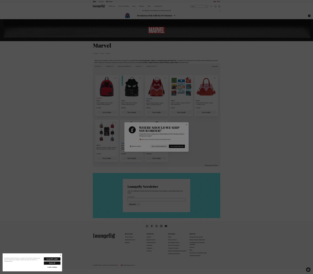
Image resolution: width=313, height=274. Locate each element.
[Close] (60, 255)
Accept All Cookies (52, 259)
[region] (32, 262)
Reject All (52, 263)
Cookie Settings (52, 267)
